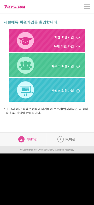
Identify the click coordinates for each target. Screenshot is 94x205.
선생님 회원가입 (62, 91)
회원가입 (28, 139)
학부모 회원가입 (62, 66)
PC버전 (66, 139)
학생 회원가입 (64, 37)
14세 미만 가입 (64, 46)
